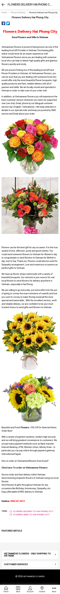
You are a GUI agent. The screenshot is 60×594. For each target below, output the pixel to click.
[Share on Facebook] (3, 23)
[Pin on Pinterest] (12, 23)
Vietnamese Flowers (34, 576)
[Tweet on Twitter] (8, 23)
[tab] (30, 555)
